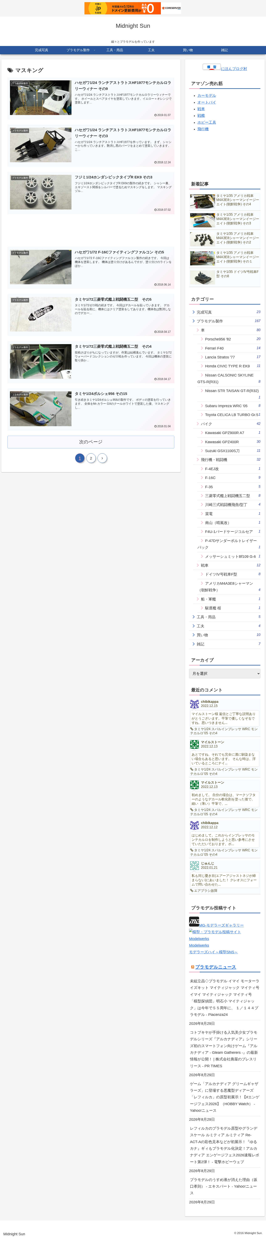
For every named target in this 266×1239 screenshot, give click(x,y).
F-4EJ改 (233, 469)
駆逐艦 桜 (233, 608)
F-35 (233, 487)
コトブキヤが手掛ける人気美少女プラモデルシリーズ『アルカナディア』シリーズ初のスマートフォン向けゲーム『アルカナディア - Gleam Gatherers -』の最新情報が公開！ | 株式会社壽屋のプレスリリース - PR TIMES (224, 1049)
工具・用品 (229, 617)
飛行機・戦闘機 (231, 459)
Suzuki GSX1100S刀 (233, 451)
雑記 (229, 644)
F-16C (233, 478)
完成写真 (229, 312)
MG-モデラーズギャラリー (221, 925)
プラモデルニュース (215, 966)
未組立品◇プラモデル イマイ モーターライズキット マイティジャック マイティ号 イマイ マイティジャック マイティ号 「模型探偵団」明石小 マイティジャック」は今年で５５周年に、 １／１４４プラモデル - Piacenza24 (224, 998)
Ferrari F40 (233, 348)
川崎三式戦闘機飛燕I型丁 (233, 504)
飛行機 (203, 129)
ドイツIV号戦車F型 (233, 574)
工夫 (229, 626)
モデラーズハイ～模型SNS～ (213, 952)
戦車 (201, 109)
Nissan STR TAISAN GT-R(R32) (233, 394)
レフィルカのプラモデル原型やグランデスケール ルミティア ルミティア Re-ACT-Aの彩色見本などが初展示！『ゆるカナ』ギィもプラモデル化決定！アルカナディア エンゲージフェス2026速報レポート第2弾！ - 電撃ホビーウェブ (224, 1145)
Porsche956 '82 (233, 339)
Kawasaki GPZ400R (233, 442)
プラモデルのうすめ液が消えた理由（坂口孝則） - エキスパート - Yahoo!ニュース (223, 1186)
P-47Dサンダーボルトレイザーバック (229, 544)
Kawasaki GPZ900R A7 (233, 433)
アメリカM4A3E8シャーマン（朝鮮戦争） (229, 586)
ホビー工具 (206, 122)
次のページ (91, 441)
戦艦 (201, 116)
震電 (233, 514)
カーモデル (206, 95)
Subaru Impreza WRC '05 (233, 406)
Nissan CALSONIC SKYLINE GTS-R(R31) (229, 378)
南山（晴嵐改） (233, 522)
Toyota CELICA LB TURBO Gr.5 (233, 415)
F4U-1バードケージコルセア (233, 531)
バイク (231, 424)
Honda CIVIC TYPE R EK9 (233, 366)
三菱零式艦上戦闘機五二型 (233, 496)
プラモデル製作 (229, 321)
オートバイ (206, 102)
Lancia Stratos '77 (233, 357)
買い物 (229, 635)
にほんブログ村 (234, 69)
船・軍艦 (231, 599)
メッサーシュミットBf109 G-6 (233, 556)
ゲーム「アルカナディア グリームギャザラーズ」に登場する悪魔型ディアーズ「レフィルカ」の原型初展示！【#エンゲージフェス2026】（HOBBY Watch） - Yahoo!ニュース (224, 1097)
